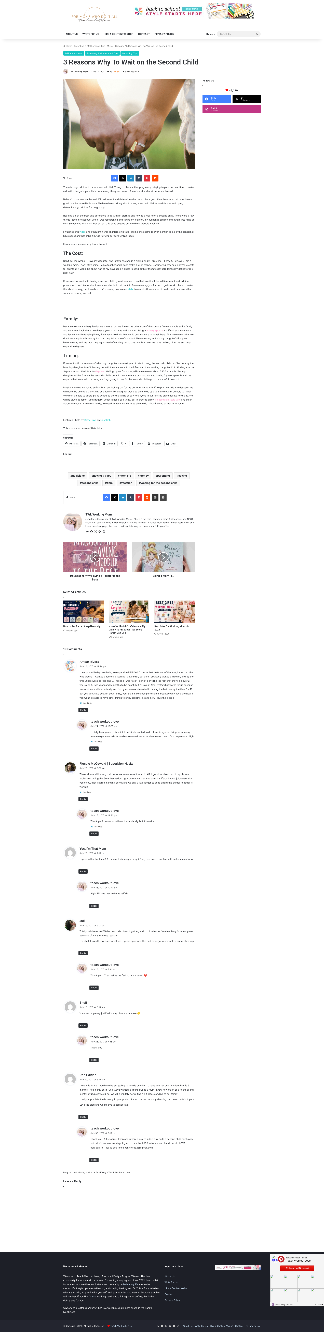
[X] (122, 178)
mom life (125, 475)
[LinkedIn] (130, 178)
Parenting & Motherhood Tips (89, 46)
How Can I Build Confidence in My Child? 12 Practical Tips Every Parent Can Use (127, 629)
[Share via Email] (155, 497)
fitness (92, 1296)
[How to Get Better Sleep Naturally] (83, 612)
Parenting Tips (130, 53)
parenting (163, 475)
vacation (126, 483)
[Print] (163, 497)
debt (131, 289)
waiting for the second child (159, 483)
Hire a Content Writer (118, 33)
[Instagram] (104, 532)
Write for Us (90, 33)
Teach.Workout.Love (121, 1326)
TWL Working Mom (78, 71)
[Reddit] (155, 178)
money (144, 475)
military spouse (154, 330)
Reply (83, 710)
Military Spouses (115, 46)
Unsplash (105, 420)
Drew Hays (90, 420)
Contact (144, 33)
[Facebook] (114, 178)
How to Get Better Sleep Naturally (81, 626)
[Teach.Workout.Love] (94, 14)
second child (90, 483)
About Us (72, 33)
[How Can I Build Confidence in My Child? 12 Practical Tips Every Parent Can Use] (129, 612)
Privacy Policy (164, 33)
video (82, 231)
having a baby (102, 475)
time (110, 483)
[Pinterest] (147, 178)
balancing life (130, 1284)
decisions (78, 475)
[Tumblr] (139, 178)
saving (182, 475)
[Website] (87, 532)
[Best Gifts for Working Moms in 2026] (174, 612)
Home (68, 46)
